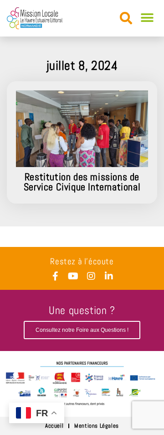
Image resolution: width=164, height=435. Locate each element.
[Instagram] (91, 276)
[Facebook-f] (55, 276)
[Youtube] (73, 276)
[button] (126, 18)
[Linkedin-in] (108, 276)
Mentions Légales (96, 426)
